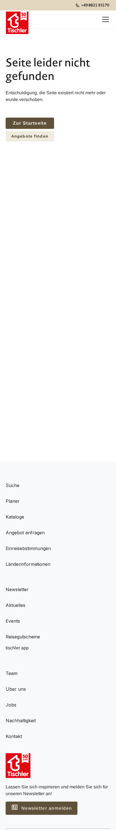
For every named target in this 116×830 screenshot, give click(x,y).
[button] (104, 19)
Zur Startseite (30, 123)
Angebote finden (29, 136)
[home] (17, 19)
